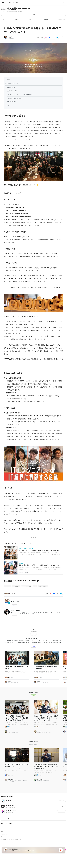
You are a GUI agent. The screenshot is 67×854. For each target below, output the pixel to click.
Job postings (61, 19)
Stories (46, 19)
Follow (33, 14)
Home (2, 19)
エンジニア (8, 586)
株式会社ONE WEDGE (18, 8)
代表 (35, 586)
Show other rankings (33, 744)
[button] (34, 796)
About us (16, 19)
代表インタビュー (43, 586)
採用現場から (17, 586)
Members (31, 19)
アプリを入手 (61, 800)
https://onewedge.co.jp (12, 11)
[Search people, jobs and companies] (63, 2)
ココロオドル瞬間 (27, 586)
